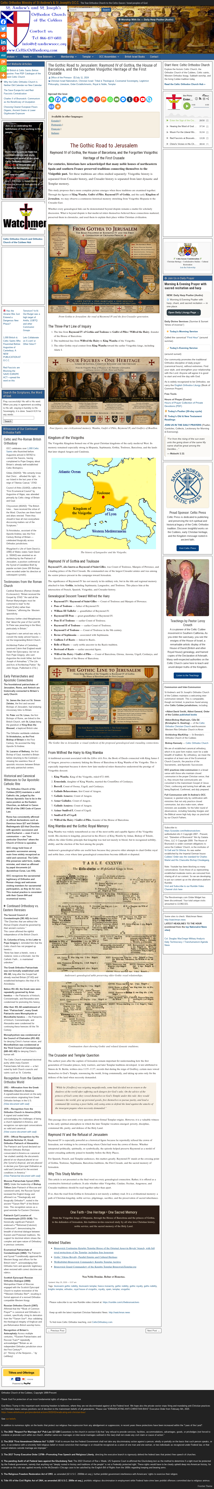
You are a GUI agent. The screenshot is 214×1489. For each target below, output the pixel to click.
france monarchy (106, 1286)
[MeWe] (71, 99)
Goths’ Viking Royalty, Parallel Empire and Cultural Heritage (85, 1257)
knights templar (55, 1289)
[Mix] (103, 99)
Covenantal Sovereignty (126, 81)
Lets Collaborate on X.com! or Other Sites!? (31, 340)
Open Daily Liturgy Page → (183, 312)
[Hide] (1, 81)
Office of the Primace (61, 77)
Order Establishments (80, 84)
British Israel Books (135, 56)
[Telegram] (64, 99)
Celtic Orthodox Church (197, 743)
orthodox (68, 1289)
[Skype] (149, 99)
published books (188, 714)
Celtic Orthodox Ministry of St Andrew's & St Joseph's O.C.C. (40, 3)
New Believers (44, 56)
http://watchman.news (119, 1312)
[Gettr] (136, 99)
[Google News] (51, 107)
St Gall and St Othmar (175, 850)
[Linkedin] (90, 99)
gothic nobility (121, 1286)
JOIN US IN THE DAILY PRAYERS (183, 425)
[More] (58, 107)
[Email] (117, 99)
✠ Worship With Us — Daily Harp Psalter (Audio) (146, 19)
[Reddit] (84, 99)
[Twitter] (77, 99)
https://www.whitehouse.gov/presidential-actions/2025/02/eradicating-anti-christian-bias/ (43, 1412)
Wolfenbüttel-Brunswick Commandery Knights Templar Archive (87, 1261)
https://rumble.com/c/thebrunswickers (121, 1302)
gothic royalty (136, 1286)
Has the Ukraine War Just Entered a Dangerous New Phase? (11, 317)
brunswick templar (87, 1286)
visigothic (125, 1289)
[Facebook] (58, 99)
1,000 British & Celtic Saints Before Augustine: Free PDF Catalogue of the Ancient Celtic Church (22, 73)
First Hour (192, 337)
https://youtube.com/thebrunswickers (182, 830)
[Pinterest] (97, 99)
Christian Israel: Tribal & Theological (96, 81)
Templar (86, 56)
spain (108, 1289)
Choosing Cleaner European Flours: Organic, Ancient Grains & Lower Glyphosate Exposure (21, 110)
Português (56, 124)
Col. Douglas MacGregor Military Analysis (185, 938)
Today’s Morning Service (183, 331)
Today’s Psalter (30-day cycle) (184, 411)
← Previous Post (56, 1330)
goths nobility (150, 1286)
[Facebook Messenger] (123, 99)
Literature (9, 56)
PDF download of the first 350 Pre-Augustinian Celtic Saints (21, 190)
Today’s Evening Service (183, 348)
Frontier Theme (205, 1486)
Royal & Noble (100, 84)
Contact (154, 56)
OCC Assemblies (107, 56)
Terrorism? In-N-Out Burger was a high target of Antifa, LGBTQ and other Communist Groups (31, 321)
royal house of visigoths (85, 1289)
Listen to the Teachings (187, 675)
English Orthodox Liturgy (188, 385)
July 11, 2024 (82, 77)
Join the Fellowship (187, 267)
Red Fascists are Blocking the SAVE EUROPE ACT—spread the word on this (11, 374)
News (26, 56)
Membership (67, 56)
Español (55, 120)
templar (116, 1289)
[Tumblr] (130, 99)
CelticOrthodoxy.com (102, 1322)
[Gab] (51, 99)
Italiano (55, 133)
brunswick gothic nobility (66, 1286)
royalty (101, 1289)
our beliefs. (11, 1419)
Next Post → (153, 1330)
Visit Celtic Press (187, 548)
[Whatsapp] (110, 99)
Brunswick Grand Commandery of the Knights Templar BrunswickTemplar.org (95, 1266)
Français (55, 128)
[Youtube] (143, 99)
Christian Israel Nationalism (64, 81)
